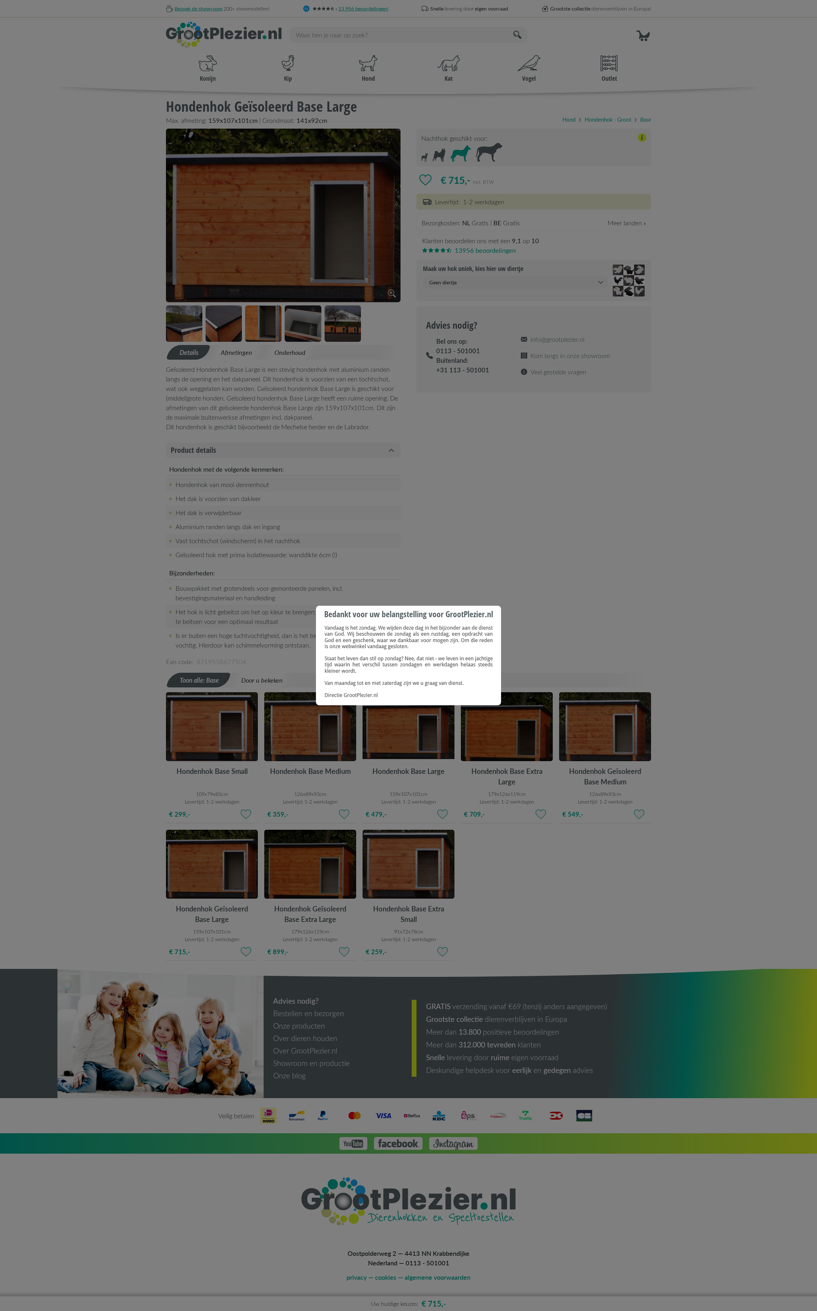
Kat (449, 78)
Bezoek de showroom (198, 8)
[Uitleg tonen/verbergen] (642, 138)
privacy (357, 1277)
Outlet (609, 78)
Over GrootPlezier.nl (305, 1050)
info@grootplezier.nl (557, 339)
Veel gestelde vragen (558, 372)
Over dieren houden (305, 1038)
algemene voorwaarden (437, 1277)
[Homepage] (225, 35)
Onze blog (289, 1075)
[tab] (188, 352)
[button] (643, 34)
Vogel (529, 78)
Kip (288, 78)
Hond (368, 78)
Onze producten (299, 1025)
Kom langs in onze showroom (570, 355)
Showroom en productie (311, 1063)
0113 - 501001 (427, 1262)
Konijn (208, 78)
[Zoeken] (518, 35)
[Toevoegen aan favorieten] (425, 180)
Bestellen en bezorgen (308, 1013)
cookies (385, 1277)
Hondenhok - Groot (608, 119)
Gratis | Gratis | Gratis (534, 223)
